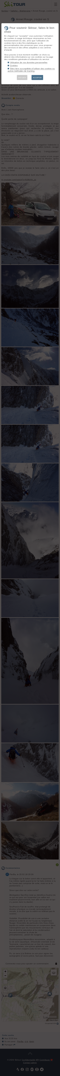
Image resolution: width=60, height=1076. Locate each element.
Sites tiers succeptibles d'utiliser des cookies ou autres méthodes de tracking (31, 69)
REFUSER (22, 77)
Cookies (14, 65)
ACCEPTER (37, 77)
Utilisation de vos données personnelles (28, 62)
